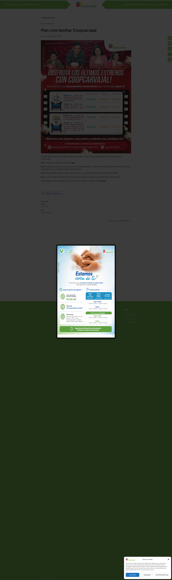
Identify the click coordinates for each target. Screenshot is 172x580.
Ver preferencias (162, 575)
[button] (168, 559)
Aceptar (133, 575)
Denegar (147, 575)
